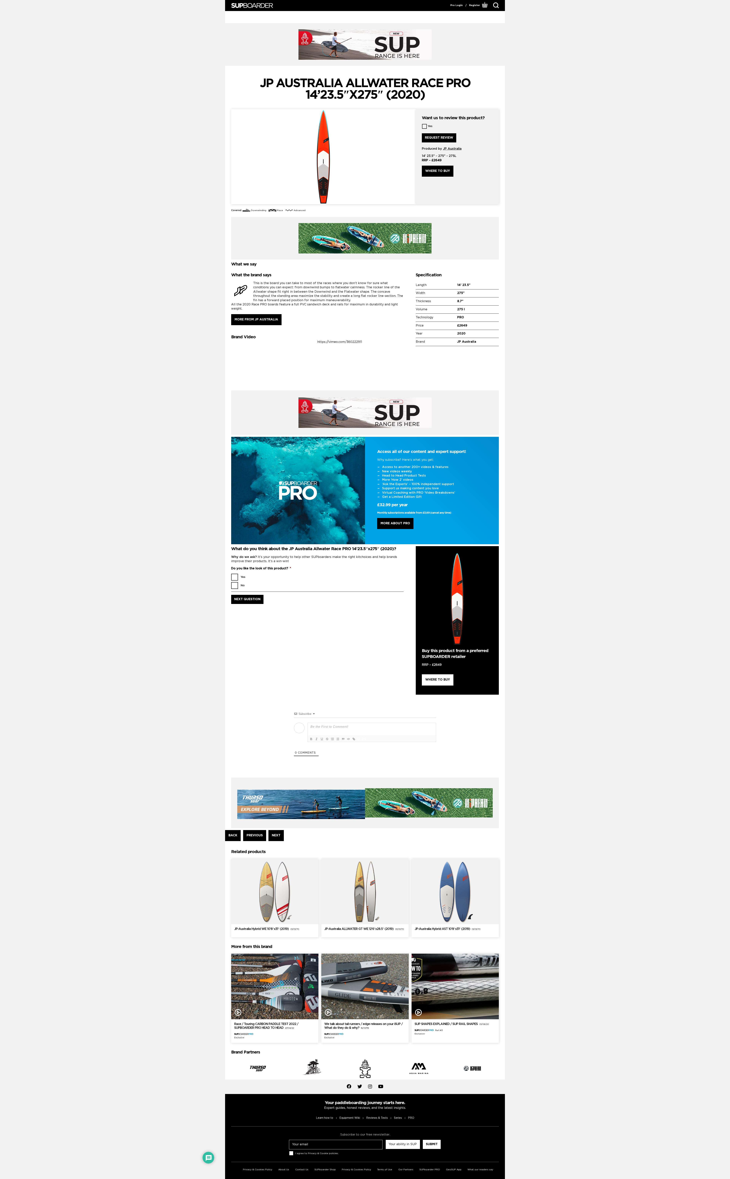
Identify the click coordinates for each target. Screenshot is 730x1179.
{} (358, 738)
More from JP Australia (256, 319)
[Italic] (316, 739)
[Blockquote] (343, 739)
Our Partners (405, 1170)
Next (502, 1069)
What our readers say (480, 1170)
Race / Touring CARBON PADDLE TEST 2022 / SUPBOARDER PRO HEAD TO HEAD (266, 1026)
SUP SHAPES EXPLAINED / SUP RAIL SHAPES (452, 1024)
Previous (228, 1069)
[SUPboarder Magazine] (252, 5)
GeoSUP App (453, 1170)
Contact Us (301, 1170)
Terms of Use (384, 1170)
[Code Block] (348, 739)
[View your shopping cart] (485, 5)
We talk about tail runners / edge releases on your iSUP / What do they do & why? (363, 1026)
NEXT (276, 835)
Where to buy (437, 171)
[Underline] (322, 739)
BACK (233, 835)
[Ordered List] (332, 739)
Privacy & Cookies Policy (257, 1170)
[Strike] (327, 739)
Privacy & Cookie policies (323, 1153)
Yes (430, 126)
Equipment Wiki (349, 1118)
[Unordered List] (337, 739)
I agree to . (317, 1153)
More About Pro (395, 523)
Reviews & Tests (377, 1118)
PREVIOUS (255, 835)
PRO (411, 1118)
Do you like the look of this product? (261, 568)
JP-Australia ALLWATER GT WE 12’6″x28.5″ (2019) (364, 929)
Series (398, 1118)
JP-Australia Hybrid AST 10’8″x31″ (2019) (447, 929)
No (243, 585)
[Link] (353, 739)
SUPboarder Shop (325, 1170)
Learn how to (324, 1118)
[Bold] (311, 739)
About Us (283, 1170)
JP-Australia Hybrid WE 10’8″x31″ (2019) (266, 929)
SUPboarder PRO (429, 1170)
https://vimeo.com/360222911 (339, 342)
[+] (364, 738)
